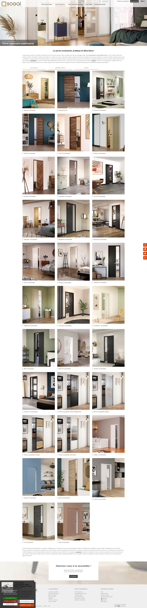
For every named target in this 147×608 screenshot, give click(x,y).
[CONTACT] (145, 253)
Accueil (4, 41)
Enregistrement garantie (107, 596)
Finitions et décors (60, 67)
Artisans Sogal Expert (53, 593)
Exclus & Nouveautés (75, 4)
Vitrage (86, 67)
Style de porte (34, 67)
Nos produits (60, 4)
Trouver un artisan (52, 600)
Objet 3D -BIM (51, 596)
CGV (49, 606)
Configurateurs (99, 4)
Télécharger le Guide (24, 605)
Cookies (45, 606)
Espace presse (104, 593)
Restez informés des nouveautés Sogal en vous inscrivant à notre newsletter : (73, 570)
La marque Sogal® (53, 592)
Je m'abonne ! (73, 576)
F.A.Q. (102, 592)
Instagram (104, 601)
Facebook (104, 598)
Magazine (88, 4)
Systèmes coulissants (80, 600)
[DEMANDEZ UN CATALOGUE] (145, 258)
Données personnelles (36, 606)
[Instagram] (144, 1)
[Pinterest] (142, 1)
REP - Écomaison (52, 595)
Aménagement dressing (80, 593)
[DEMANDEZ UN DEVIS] (145, 245)
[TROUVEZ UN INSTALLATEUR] (145, 249)
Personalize (10, 604)
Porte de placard (79, 592)
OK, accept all (11, 598)
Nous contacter (52, 601)
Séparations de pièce (80, 598)
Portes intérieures (12, 41)
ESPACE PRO (135, 1)
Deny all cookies (11, 601)
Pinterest (104, 600)
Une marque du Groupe (120, 604)
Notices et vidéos (105, 595)
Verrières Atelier (79, 595)
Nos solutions (47, 4)
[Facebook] (141, 1)
